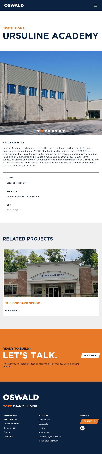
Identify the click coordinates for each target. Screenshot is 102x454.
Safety (7, 432)
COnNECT (84, 416)
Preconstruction (11, 424)
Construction (10, 428)
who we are (10, 416)
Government (44, 432)
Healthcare (44, 428)
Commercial (44, 420)
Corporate (43, 424)
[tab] (38, 131)
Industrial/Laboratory (49, 441)
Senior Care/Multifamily (50, 437)
